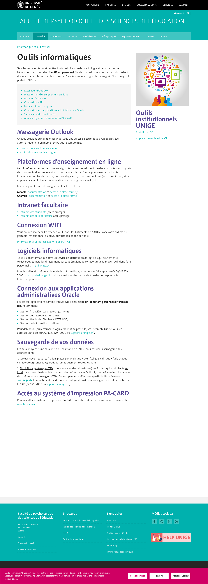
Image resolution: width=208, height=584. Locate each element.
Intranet (163, 36)
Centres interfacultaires (73, 539)
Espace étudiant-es (131, 36)
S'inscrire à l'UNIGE (27, 549)
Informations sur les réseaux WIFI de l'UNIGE (44, 242)
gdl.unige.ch (42, 265)
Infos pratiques (109, 36)
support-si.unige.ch (39, 275)
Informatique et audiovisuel (33, 47)
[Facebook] (154, 521)
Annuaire (111, 520)
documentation (37, 192)
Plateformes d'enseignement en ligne (46, 94)
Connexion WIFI (33, 102)
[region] (104, 576)
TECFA (65, 533)
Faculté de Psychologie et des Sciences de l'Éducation (100, 21)
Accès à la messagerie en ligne (38, 152)
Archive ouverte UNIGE (118, 533)
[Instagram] (161, 521)
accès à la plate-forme (63, 192)
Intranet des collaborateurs (36, 216)
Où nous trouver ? (26, 543)
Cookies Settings (137, 576)
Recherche (72, 36)
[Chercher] (188, 13)
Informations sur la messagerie (38, 148)
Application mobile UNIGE (151, 138)
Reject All (159, 576)
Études (126, 4)
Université (92, 4)
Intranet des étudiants (33, 212)
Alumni (183, 4)
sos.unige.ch (24, 380)
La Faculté (40, 36)
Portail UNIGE (144, 132)
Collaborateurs (147, 4)
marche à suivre (26, 404)
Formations (56, 36)
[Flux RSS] (176, 521)
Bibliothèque (113, 545)
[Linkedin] (169, 521)
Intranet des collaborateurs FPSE (122, 539)
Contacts (150, 36)
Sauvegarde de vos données (40, 114)
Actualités (25, 36)
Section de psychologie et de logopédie (81, 520)
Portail (180, 13)
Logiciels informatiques (38, 106)
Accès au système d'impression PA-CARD (48, 118)
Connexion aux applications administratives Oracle (54, 110)
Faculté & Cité (89, 36)
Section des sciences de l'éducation (79, 526)
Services (168, 4)
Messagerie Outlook (36, 90)
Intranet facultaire (35, 98)
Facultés (110, 4)
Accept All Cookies (181, 576)
